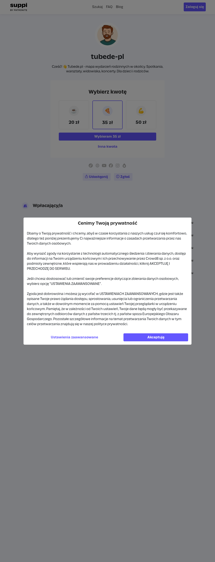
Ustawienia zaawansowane (74, 337)
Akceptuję (155, 337)
